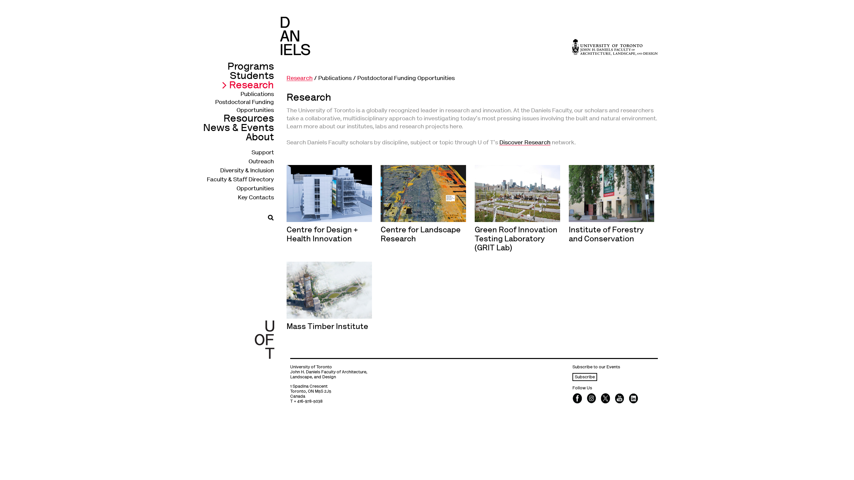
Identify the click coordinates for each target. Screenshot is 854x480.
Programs (251, 67)
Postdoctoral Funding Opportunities (406, 79)
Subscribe (585, 377)
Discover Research (524, 143)
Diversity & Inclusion (247, 171)
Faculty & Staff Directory (240, 180)
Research (251, 86)
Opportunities (255, 189)
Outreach (261, 162)
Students (252, 76)
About (260, 138)
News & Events (238, 128)
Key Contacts (256, 198)
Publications (257, 95)
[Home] (295, 36)
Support (263, 153)
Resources (249, 119)
